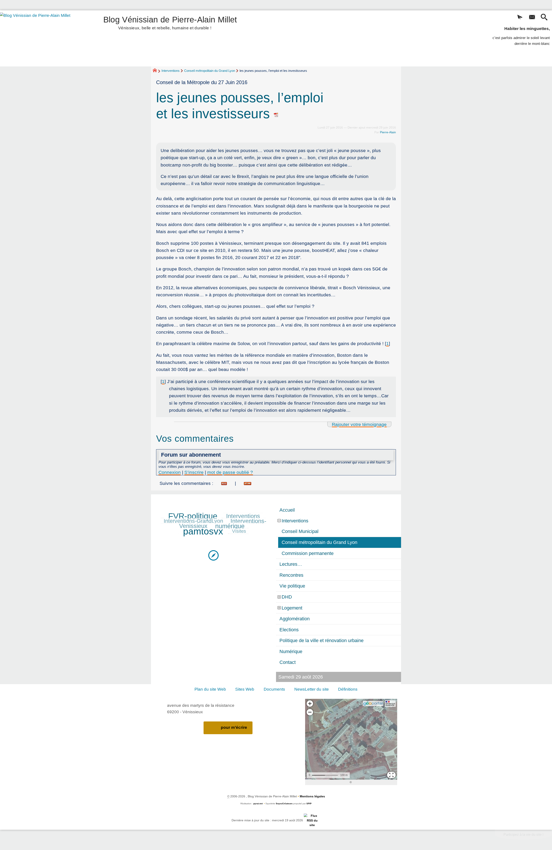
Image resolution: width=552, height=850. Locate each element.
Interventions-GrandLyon (193, 521)
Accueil (287, 510)
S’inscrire (194, 472)
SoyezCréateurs (284, 803)
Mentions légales (312, 796)
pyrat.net (258, 803)
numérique (230, 526)
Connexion (169, 472)
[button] (520, 17)
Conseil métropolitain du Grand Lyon (209, 70)
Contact (287, 662)
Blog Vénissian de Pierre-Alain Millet (170, 22)
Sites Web (244, 689)
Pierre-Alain (388, 132)
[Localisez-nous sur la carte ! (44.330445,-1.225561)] (213, 555)
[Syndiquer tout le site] (312, 820)
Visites (239, 531)
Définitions (348, 689)
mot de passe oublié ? (230, 472)
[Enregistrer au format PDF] (276, 113)
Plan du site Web (210, 689)
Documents (274, 689)
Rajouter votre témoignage (359, 424)
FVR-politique (192, 516)
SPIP (309, 803)
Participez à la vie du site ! (523, 834)
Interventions (171, 70)
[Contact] (532, 17)
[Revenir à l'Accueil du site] (157, 71)
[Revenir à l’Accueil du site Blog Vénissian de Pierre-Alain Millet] (41, 38)
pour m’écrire (234, 727)
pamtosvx (203, 531)
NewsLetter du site (311, 689)
